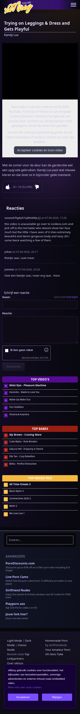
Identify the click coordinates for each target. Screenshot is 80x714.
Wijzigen (57, 697)
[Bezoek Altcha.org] (46, 351)
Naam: (6, 297)
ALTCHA (44, 357)
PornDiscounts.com (20, 563)
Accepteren (23, 697)
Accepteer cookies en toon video (40, 150)
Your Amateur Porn (57, 649)
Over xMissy (15, 663)
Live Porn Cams (17, 577)
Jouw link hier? (17, 614)
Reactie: (7, 313)
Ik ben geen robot (21, 350)
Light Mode (14, 640)
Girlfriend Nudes (18, 590)
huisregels (72, 297)
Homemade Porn (56, 640)
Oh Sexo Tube (54, 654)
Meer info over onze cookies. (25, 687)
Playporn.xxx (15, 604)
